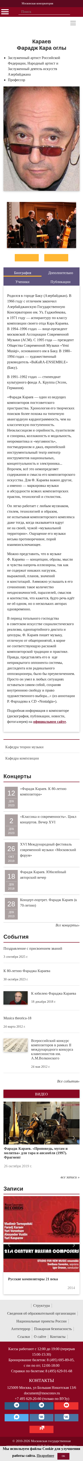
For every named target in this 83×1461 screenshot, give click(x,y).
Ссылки (24, 1337)
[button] (9, 1138)
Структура (41, 1305)
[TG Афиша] (41, 1406)
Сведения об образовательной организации (41, 1313)
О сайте (40, 1337)
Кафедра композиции (22, 758)
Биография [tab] (22, 273)
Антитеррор (20, 1329)
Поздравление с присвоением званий (32, 948)
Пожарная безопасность (53, 1329)
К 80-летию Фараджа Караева (26, 971)
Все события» (68, 1081)
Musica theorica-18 (17, 1018)
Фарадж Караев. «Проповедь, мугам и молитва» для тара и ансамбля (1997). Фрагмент (36, 1153)
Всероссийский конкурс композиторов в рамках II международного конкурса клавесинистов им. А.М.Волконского (52, 1049)
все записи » (70, 1177)
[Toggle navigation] (73, 23)
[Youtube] (66, 1406)
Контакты (57, 1337)
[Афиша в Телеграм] (41, 1429)
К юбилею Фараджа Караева (53, 993)
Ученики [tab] (22, 282)
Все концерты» (68, 925)
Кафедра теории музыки (24, 747)
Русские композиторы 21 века (33, 1279)
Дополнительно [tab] (60, 273)
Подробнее (45, 1456)
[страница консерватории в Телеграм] (17, 1406)
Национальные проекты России (41, 1321)
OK (63, 1456)
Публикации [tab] (60, 282)
